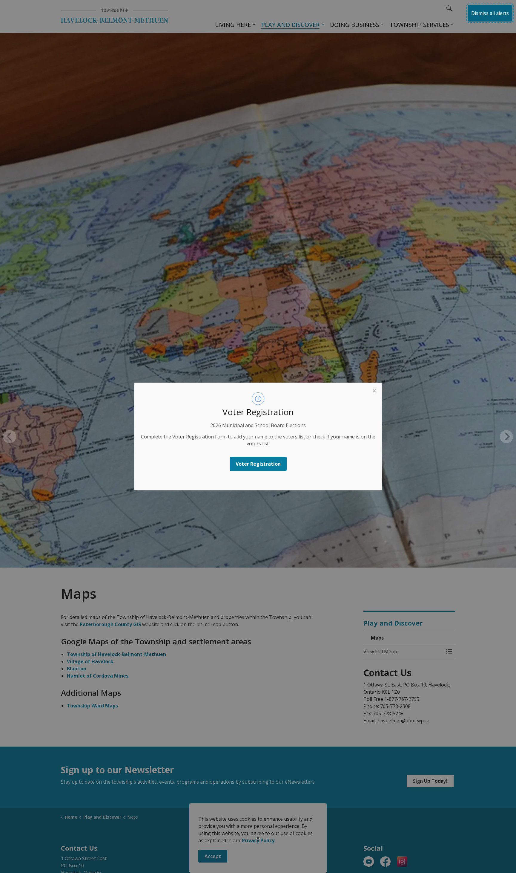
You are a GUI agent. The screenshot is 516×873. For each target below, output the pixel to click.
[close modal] (374, 390)
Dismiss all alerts (490, 13)
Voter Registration (258, 464)
